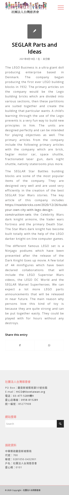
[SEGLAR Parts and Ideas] (34, 31)
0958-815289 (29, 399)
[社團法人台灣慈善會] (28, 7)
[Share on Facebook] (19, 345)
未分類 (46, 58)
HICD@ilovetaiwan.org (30, 391)
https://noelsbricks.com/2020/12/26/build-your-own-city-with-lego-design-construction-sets (36, 209)
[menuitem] (59, 7)
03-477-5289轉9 (23, 395)
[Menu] (59, 7)
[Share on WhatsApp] (49, 345)
